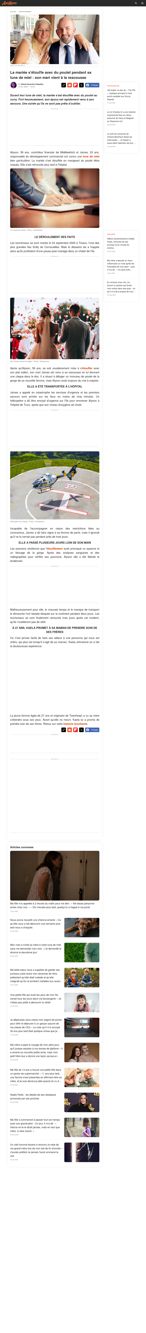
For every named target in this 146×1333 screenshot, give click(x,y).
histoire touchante (75, 724)
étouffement (55, 548)
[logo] (9, 3)
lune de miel (91, 156)
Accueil (13, 11)
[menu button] (142, 3)
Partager (94, 85)
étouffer (87, 368)
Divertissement (25, 11)
